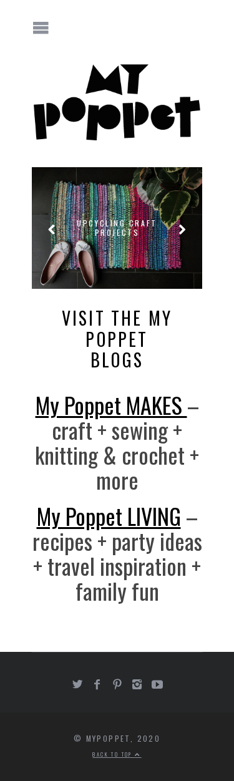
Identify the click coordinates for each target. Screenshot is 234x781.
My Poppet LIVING (109, 515)
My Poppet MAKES (111, 404)
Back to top (113, 754)
